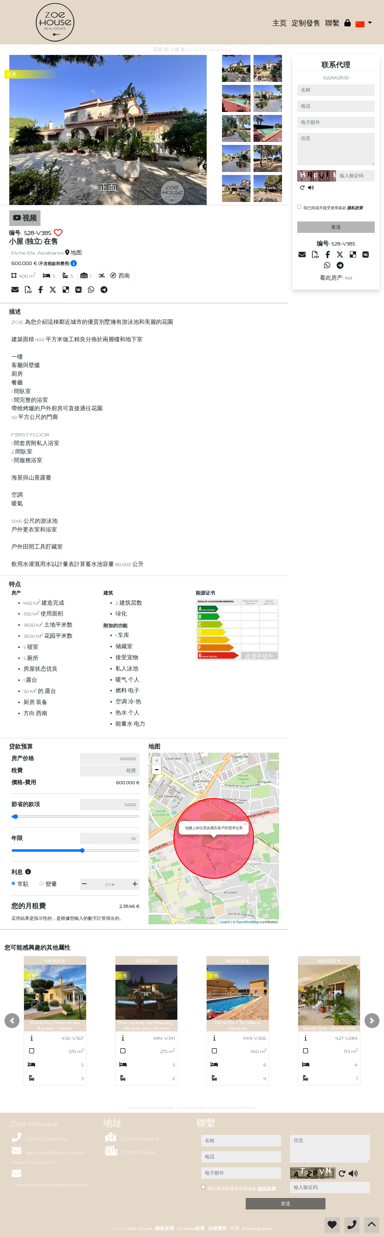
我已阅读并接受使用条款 (333, 208)
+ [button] (157, 760)
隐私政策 (355, 208)
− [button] (157, 769)
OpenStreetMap (247, 921)
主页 (279, 23)
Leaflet (225, 921)
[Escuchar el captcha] (311, 188)
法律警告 (218, 1228)
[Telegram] (103, 290)
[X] (53, 290)
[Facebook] (41, 290)
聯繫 (332, 23)
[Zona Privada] (347, 23)
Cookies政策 (191, 1228)
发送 (336, 227)
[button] (12, 1020)
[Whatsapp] (92, 290)
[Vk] (79, 290)
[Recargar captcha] (302, 188)
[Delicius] (66, 290)
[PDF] (29, 290)
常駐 (23, 884)
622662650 (336, 77)
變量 (51, 884)
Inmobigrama (256, 1228)
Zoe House (140, 1228)
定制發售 (306, 23)
